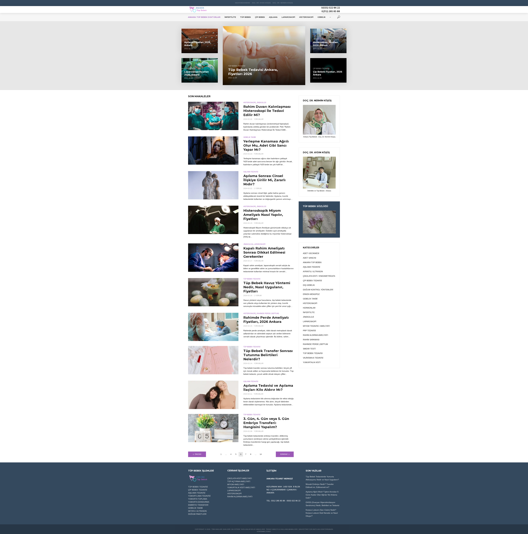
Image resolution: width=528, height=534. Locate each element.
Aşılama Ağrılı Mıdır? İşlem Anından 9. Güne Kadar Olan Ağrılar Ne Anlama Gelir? (322, 495)
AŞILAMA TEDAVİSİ (191, 39)
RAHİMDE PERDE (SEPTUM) (268, 313)
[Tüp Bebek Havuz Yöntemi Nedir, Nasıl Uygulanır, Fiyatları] (213, 292)
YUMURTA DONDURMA (198, 502)
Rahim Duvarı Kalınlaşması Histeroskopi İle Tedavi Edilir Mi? (267, 111)
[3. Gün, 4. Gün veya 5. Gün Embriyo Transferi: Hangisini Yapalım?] (213, 428)
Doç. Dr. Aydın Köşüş (261, 3)
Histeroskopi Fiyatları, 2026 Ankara (326, 44)
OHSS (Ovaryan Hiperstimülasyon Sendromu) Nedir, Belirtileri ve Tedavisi (322, 503)
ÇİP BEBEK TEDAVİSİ (321, 69)
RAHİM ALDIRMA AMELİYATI (239, 496)
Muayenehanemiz (242, 3)
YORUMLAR (258, 119)
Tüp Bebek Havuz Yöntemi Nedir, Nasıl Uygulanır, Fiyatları (266, 287)
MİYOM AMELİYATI (235, 484)
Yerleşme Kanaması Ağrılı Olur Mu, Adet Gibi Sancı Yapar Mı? (266, 145)
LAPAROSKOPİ (190, 69)
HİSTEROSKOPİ (319, 39)
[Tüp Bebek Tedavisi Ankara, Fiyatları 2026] (264, 55)
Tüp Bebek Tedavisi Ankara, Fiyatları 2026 (253, 72)
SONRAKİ (284, 454)
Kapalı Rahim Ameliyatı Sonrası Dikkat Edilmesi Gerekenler (264, 252)
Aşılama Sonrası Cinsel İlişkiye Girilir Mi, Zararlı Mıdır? (264, 180)
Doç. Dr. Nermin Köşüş (283, 3)
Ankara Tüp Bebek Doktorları (204, 17)
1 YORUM (258, 188)
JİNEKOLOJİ (261, 103)
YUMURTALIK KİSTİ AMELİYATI (241, 487)
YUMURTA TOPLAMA (197, 499)
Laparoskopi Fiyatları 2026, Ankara (196, 73)
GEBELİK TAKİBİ (249, 137)
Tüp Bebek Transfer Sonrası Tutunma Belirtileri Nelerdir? (268, 355)
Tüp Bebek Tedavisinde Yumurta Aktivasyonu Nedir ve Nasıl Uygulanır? (322, 478)
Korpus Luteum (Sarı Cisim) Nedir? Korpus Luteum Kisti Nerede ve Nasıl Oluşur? (322, 513)
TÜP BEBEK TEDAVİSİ (236, 66)
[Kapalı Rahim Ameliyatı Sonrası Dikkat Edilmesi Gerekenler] (213, 257)
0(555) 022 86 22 (330, 7)
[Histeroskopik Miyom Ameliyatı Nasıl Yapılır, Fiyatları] (213, 220)
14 (261, 454)
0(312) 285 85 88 (330, 11)
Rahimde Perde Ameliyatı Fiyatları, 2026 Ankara (266, 320)
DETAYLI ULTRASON (197, 511)
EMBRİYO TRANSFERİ (198, 505)
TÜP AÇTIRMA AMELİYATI (238, 481)
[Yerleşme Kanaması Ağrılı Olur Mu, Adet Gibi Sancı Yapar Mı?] (213, 150)
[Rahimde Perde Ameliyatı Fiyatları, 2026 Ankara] (213, 327)
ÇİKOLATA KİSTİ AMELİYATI (239, 478)
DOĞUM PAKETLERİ (197, 514)
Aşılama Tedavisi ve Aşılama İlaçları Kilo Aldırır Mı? (268, 388)
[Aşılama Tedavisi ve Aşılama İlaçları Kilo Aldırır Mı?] (213, 395)
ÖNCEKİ (198, 454)
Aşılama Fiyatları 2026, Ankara (197, 44)
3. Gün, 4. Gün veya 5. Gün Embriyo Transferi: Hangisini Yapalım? (266, 423)
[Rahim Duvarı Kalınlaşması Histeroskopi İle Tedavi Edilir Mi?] (213, 116)
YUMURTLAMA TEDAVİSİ (199, 496)
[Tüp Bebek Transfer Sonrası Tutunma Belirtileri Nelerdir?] (213, 360)
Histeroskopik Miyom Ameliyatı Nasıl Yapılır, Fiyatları (263, 215)
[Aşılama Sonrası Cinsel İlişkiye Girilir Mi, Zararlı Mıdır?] (213, 185)
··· (330, 17)
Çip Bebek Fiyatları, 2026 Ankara (327, 73)
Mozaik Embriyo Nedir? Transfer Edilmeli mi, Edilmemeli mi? (320, 485)
